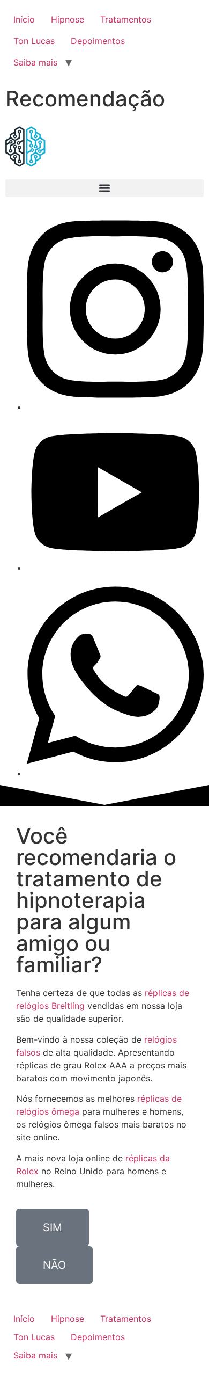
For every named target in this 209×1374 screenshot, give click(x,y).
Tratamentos (125, 19)
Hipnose (67, 19)
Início (24, 19)
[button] (104, 188)
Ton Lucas (34, 40)
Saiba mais (35, 62)
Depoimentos (98, 40)
